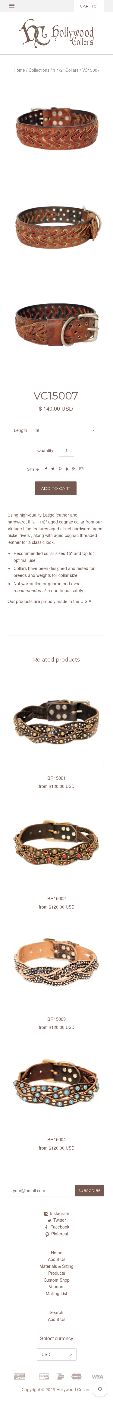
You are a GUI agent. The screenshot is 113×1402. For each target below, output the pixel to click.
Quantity (45, 450)
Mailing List (56, 1293)
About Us (56, 1259)
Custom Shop (57, 1280)
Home (19, 70)
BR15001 (56, 778)
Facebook (59, 1227)
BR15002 (56, 898)
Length (20, 430)
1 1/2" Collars (66, 70)
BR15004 (56, 1139)
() (89, 6)
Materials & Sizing (56, 1266)
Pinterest (59, 1234)
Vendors (56, 1286)
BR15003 (56, 1019)
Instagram (59, 1213)
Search (56, 1312)
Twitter (59, 1220)
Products (56, 1273)
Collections (39, 70)
